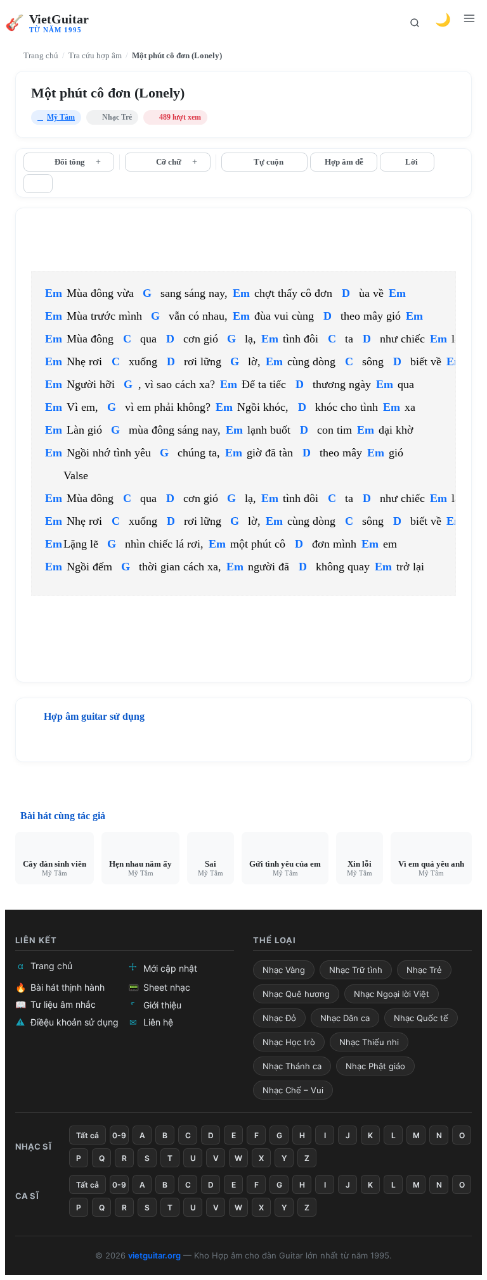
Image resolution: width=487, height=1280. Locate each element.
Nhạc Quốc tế (421, 1018)
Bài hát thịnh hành (60, 987)
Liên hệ (151, 1022)
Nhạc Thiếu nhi (369, 1042)
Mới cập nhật (163, 967)
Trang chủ (40, 55)
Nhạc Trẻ (424, 970)
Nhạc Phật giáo (375, 1066)
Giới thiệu (156, 1004)
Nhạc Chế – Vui (293, 1090)
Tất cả (87, 1135)
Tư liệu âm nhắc (55, 1004)
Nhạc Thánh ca (292, 1066)
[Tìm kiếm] (414, 22)
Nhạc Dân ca (345, 1018)
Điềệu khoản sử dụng (67, 1022)
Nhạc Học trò (289, 1042)
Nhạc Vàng (284, 970)
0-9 (119, 1135)
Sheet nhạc (159, 987)
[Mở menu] (470, 22)
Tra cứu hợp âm (95, 55)
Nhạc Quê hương (296, 994)
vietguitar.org (154, 1255)
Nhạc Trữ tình (355, 970)
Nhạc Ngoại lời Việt (391, 994)
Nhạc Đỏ (279, 1018)
